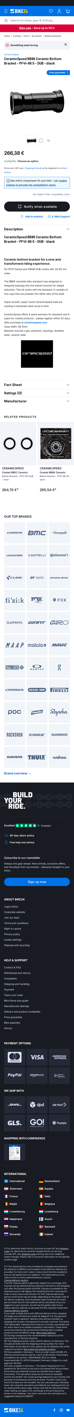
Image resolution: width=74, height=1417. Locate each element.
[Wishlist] (51, 11)
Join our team (11, 917)
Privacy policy (12, 934)
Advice (8, 1028)
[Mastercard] (14, 1057)
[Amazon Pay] (37, 1075)
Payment (9, 989)
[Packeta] (59, 1123)
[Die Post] (59, 1104)
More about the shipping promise (39, 1349)
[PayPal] (14, 1075)
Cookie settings (13, 939)
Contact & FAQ (12, 967)
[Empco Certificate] (14, 1152)
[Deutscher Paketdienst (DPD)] (37, 1104)
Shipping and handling (16, 984)
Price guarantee (13, 1017)
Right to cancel (12, 928)
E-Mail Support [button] (61, 216)
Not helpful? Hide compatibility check (51, 194)
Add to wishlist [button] (34, 216)
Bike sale (25, 28)
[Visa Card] (37, 1057)
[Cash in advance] (59, 1075)
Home (7, 36)
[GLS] (14, 1123)
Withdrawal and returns (17, 972)
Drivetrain (37, 36)
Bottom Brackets (53, 36)
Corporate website (14, 912)
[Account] (59, 11)
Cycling (16, 36)
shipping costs (28, 1254)
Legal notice (11, 906)
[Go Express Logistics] (37, 1123)
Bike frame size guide (16, 1000)
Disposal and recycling (17, 945)
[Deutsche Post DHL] (14, 1104)
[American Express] (59, 1057)
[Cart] (68, 11)
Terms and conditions (16, 923)
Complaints (10, 978)
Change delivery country (16, 1280)
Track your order (13, 995)
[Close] (66, 44)
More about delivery (46, 1332)
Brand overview (15, 773)
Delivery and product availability (22, 1011)
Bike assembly (12, 1022)
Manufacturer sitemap (16, 1006)
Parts (26, 36)
